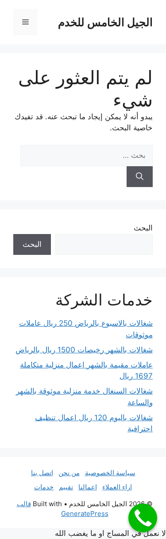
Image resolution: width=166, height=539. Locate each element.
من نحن (69, 473)
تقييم (66, 487)
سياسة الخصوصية (110, 473)
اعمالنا (87, 487)
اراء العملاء (117, 487)
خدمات (44, 487)
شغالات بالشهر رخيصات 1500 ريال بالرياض (84, 349)
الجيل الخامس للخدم (105, 22)
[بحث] (140, 176)
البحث (143, 227)
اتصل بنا (42, 473)
